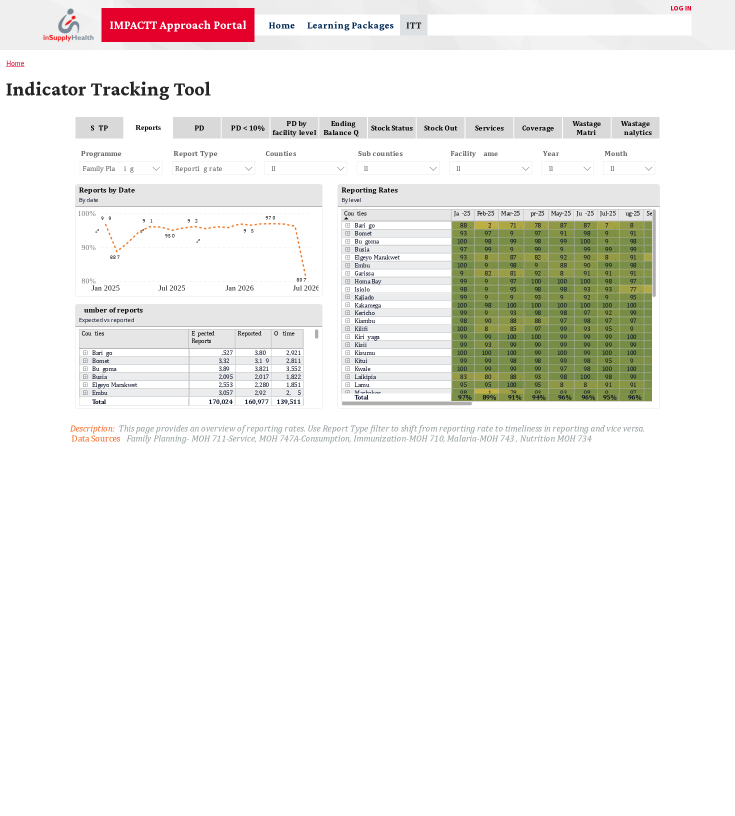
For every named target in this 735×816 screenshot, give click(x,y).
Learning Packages (350, 25)
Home (281, 25)
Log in (681, 8)
